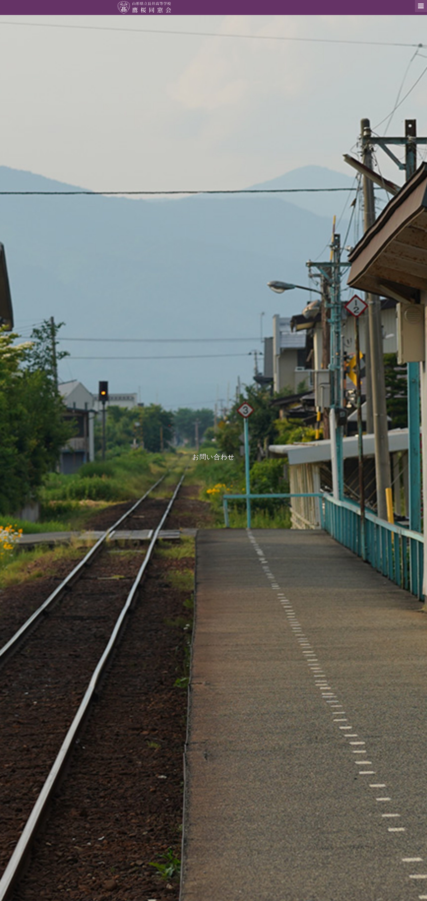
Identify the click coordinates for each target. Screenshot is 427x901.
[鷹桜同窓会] (144, 7)
